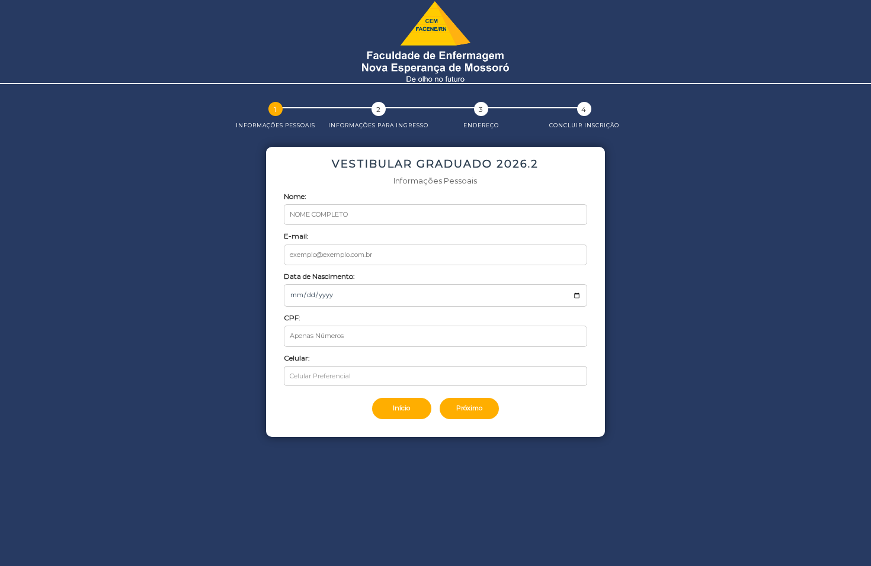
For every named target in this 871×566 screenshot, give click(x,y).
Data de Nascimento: (319, 276)
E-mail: (296, 235)
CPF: (292, 317)
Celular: (297, 357)
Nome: (295, 196)
